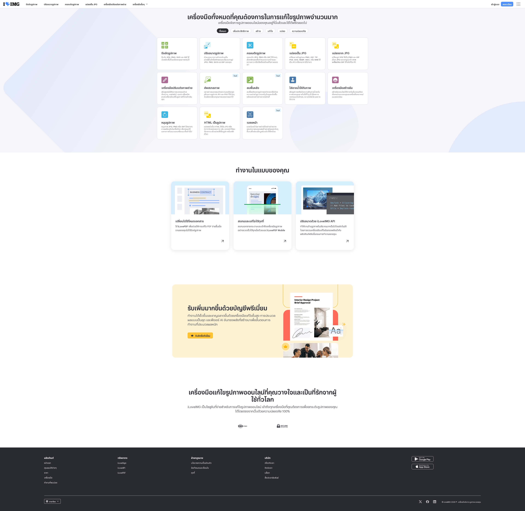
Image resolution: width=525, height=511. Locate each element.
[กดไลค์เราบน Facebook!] (427, 501)
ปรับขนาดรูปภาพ (51, 4)
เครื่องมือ (48, 477)
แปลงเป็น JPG (91, 4)
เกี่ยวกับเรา (269, 462)
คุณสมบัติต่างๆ (50, 467)
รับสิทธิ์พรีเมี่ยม (202, 335)
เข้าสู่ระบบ (495, 4)
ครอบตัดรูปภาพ (72, 4)
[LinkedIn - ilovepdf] (434, 501)
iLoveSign (122, 462)
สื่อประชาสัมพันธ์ (271, 477)
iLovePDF (122, 472)
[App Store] (423, 466)
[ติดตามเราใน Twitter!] (420, 501)
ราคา (46, 472)
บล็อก (267, 472)
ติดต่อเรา (268, 467)
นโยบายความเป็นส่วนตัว (201, 462)
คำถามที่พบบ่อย (50, 482)
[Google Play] (423, 458)
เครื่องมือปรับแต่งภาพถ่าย (115, 4)
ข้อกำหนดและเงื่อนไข (200, 467)
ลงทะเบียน (507, 4)
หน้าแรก (47, 462)
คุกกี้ (193, 472)
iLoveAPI (121, 467)
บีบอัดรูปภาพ (31, 4)
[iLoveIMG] (11, 4)
